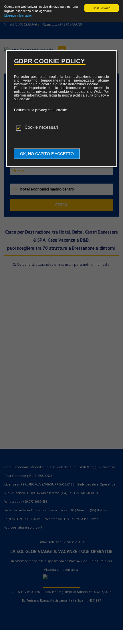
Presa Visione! (102, 8)
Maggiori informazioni (18, 15)
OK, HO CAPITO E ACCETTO (47, 153)
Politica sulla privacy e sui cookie (40, 110)
